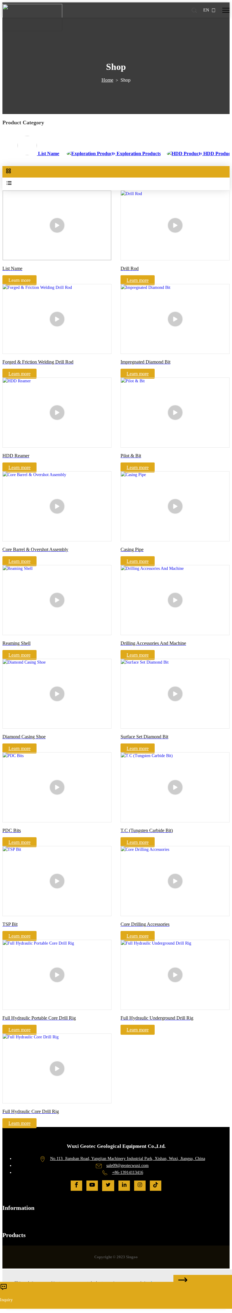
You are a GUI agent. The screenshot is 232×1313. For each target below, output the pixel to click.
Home (107, 80)
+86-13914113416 (127, 1172)
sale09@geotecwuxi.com (127, 1165)
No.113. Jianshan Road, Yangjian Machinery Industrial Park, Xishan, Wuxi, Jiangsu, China (127, 1158)
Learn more (138, 280)
